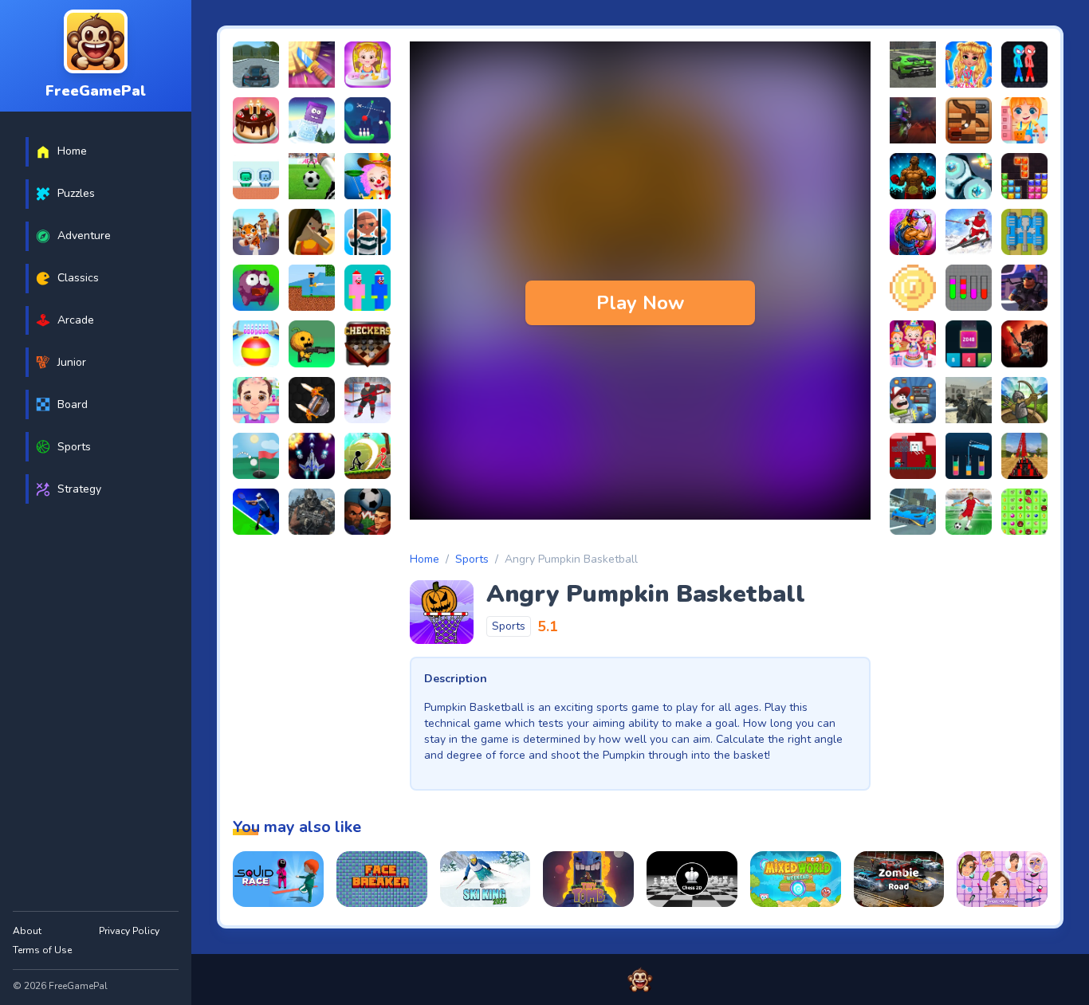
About (27, 931)
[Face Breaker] (381, 879)
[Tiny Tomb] (588, 879)
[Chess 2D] (692, 879)
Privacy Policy (129, 931)
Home (424, 559)
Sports (472, 559)
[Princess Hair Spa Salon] (1002, 879)
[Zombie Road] (899, 879)
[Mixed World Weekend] (795, 879)
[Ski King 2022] (485, 879)
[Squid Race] (278, 879)
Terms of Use (42, 950)
